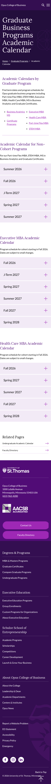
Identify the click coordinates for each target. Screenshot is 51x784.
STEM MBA (34, 128)
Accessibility (8, 734)
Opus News (8, 708)
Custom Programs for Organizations (20, 612)
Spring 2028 (11, 322)
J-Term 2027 (11, 193)
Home (5, 61)
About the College (11, 685)
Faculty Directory (10, 450)
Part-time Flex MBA (38, 123)
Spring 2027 (11, 204)
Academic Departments (13, 697)
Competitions (9, 651)
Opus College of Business (13, 5)
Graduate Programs (19, 61)
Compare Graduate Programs (16, 572)
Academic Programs (12, 640)
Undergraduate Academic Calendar (17, 443)
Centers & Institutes (12, 702)
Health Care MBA (37, 117)
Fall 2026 (10, 181)
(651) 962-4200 (10, 496)
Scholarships (8, 645)
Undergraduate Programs (14, 577)
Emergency (7, 746)
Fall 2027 (10, 310)
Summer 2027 (13, 216)
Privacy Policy (9, 740)
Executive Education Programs (17, 600)
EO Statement (9, 729)
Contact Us (25, 525)
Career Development (12, 657)
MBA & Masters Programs (15, 560)
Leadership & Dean (11, 691)
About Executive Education (15, 617)
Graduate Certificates (13, 566)
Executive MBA (36, 111)
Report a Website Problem (15, 723)
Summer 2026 (13, 169)
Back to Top (40, 772)
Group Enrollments (11, 606)
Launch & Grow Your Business (17, 662)
